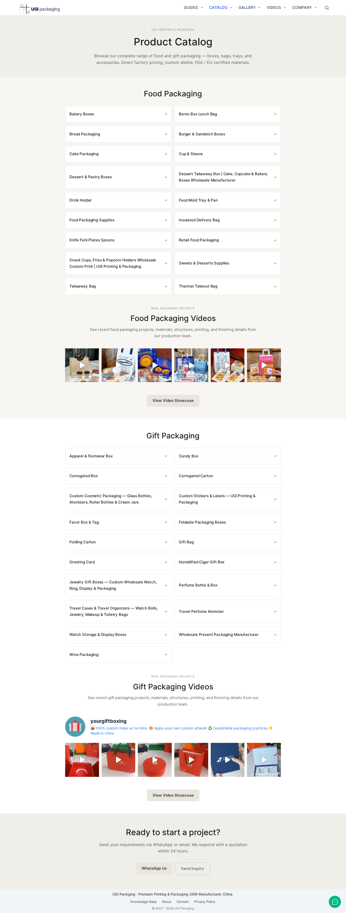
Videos (274, 7)
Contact (183, 902)
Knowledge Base (143, 902)
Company (302, 7)
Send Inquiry (192, 868)
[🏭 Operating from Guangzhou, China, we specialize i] (119, 365)
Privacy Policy (204, 902)
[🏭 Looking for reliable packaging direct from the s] (82, 365)
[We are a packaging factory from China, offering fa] (264, 760)
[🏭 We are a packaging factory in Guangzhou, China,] (264, 365)
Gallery (247, 7)
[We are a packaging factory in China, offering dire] (228, 760)
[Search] (327, 8)
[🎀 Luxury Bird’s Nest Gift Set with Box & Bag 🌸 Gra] (155, 760)
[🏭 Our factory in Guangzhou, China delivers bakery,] (191, 365)
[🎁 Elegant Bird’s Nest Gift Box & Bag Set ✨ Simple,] (191, 760)
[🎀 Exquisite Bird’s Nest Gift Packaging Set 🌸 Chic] (82, 760)
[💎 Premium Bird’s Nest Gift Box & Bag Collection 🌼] (119, 760)
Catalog (218, 7)
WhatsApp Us (154, 868)
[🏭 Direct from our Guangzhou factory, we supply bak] (155, 365)
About (166, 902)
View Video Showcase (173, 400)
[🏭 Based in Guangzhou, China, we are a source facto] (228, 365)
